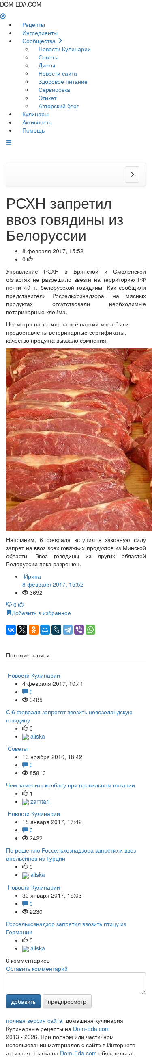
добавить (23, 1001)
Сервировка (53, 89)
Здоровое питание (62, 81)
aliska (37, 736)
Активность (36, 122)
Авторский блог (58, 106)
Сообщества (39, 41)
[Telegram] (68, 630)
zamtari (39, 801)
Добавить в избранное (41, 613)
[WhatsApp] (90, 630)
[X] (22, 630)
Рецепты (33, 24)
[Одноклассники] (34, 630)
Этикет (46, 98)
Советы (47, 57)
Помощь (33, 130)
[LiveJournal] (56, 630)
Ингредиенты (39, 32)
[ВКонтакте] (11, 630)
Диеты (46, 65)
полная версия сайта (34, 1020)
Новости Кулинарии (64, 49)
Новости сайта (57, 73)
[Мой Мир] (45, 630)
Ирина (52, 580)
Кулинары (35, 114)
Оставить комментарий (37, 968)
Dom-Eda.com (91, 1028)
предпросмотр (67, 1001)
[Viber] (79, 630)
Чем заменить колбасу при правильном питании (70, 785)
